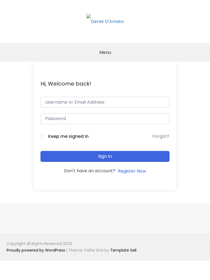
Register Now (132, 171)
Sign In (105, 156)
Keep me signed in (68, 136)
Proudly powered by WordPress (36, 250)
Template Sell (123, 250)
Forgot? (160, 136)
